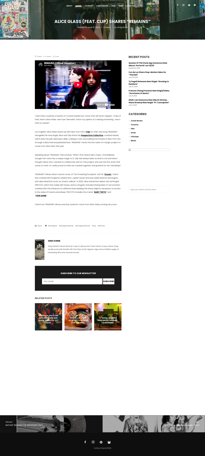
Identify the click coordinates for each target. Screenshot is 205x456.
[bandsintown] (109, 442)
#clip (94, 226)
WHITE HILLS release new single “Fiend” (182, 424)
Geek (133, 133)
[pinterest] (101, 442)
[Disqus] (78, 369)
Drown (108, 174)
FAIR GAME (41, 195)
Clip (88, 131)
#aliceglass (52, 226)
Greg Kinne (122, 27)
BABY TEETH (100, 192)
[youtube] (189, 6)
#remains (101, 226)
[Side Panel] (200, 5)
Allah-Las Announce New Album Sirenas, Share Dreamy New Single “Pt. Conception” (149, 101)
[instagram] (184, 6)
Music (108, 27)
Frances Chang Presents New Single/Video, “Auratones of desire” (149, 92)
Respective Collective (92, 135)
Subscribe (108, 281)
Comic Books (137, 121)
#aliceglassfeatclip (66, 226)
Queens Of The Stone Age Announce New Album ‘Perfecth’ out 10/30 (148, 64)
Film (133, 128)
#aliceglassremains (82, 226)
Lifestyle (135, 136)
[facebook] (179, 6)
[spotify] (196, 6)
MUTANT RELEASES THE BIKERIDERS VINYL (24, 424)
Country (134, 124)
